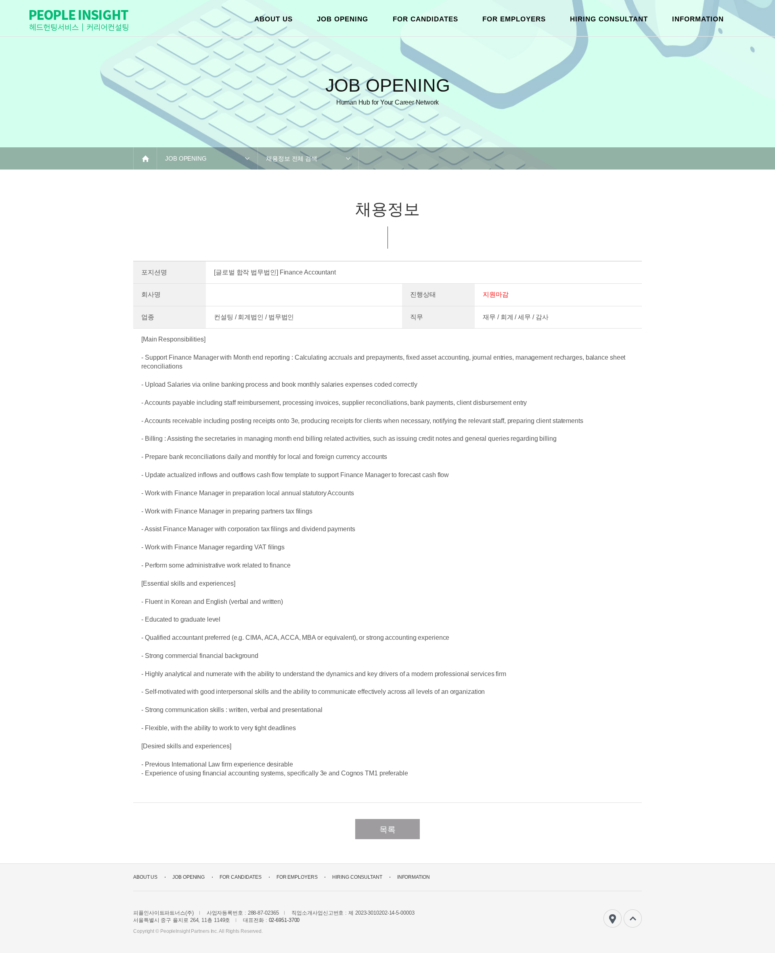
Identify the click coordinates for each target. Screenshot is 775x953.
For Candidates (425, 19)
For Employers (514, 19)
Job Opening (342, 19)
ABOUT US (273, 19)
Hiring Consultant (609, 19)
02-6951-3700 (284, 920)
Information (698, 19)
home (145, 158)
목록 (387, 829)
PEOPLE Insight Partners (78, 21)
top (633, 918)
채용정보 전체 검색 (291, 158)
